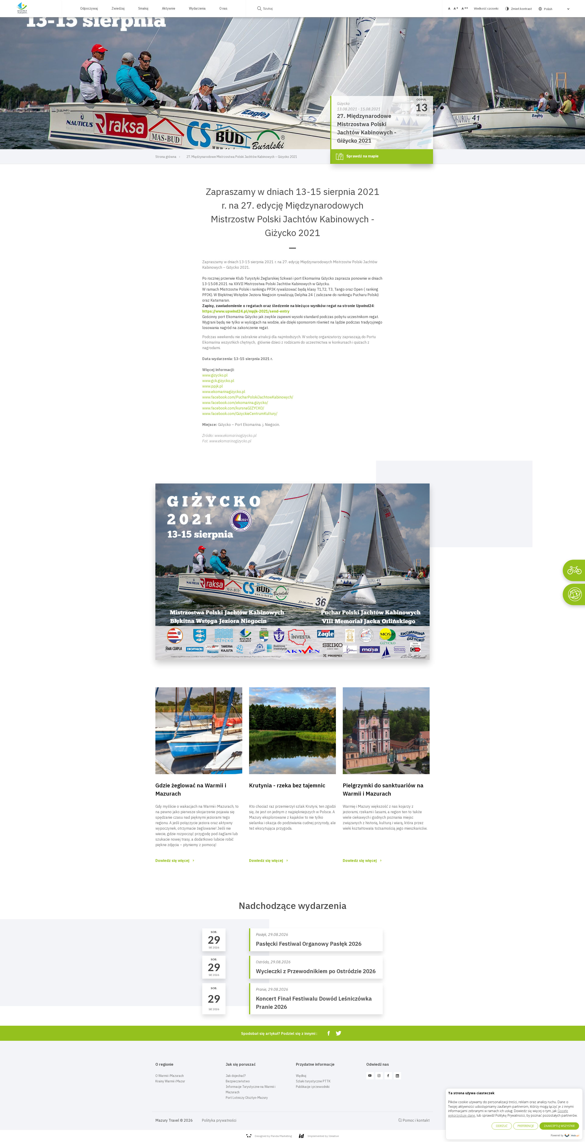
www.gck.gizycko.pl (218, 380)
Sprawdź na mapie (362, 156)
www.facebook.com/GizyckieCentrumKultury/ (239, 413)
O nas (223, 8)
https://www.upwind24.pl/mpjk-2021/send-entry (246, 311)
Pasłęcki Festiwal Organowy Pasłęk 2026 (309, 943)
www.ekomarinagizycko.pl (223, 391)
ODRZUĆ (502, 1126)
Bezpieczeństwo (238, 1081)
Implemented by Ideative (323, 1136)
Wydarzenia (197, 8)
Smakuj (143, 8)
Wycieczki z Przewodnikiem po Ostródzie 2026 (316, 971)
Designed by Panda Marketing (273, 1136)
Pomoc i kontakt (416, 1120)
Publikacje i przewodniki (313, 1087)
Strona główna (165, 157)
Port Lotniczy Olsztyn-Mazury (247, 1098)
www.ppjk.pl (212, 386)
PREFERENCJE (526, 1126)
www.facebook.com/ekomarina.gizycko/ (235, 402)
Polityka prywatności (219, 1120)
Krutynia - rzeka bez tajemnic (287, 785)
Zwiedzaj (118, 8)
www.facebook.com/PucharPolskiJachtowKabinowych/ (247, 397)
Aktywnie (168, 8)
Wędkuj (301, 1076)
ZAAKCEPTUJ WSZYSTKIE (559, 1126)
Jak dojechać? (236, 1076)
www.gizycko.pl (215, 375)
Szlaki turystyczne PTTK (313, 1081)
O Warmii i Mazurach (169, 1076)
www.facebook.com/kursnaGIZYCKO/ (233, 408)
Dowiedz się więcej (172, 860)
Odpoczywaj (89, 8)
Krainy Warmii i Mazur (170, 1081)
